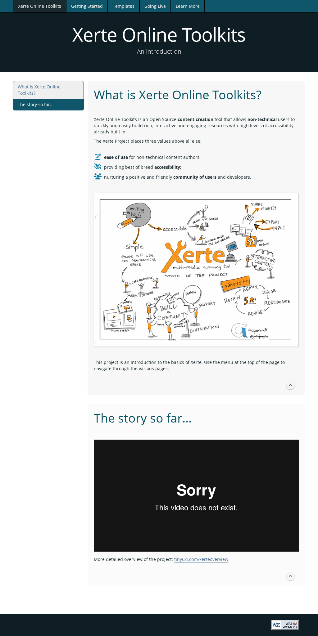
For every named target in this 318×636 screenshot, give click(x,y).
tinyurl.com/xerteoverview (201, 559)
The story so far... (36, 104)
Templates (123, 6)
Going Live (155, 6)
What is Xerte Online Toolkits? (39, 90)
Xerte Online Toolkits (39, 6)
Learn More (188, 6)
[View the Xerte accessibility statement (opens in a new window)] (285, 624)
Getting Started (87, 6)
